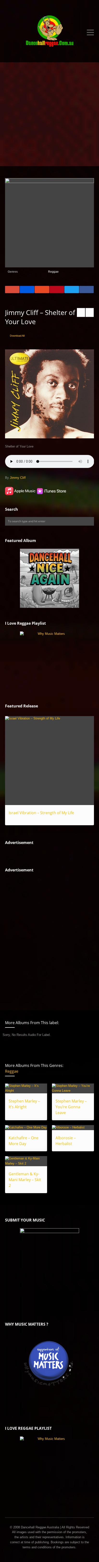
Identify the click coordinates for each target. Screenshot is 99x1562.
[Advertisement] (49, 114)
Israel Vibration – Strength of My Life (41, 812)
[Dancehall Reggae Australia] (50, 32)
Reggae (53, 271)
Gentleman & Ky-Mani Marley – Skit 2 (25, 1179)
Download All (17, 335)
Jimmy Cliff (18, 477)
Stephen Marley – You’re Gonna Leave (71, 1106)
